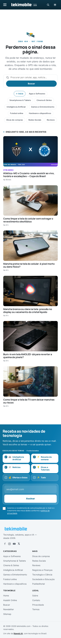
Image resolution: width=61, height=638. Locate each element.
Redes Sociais (34, 120)
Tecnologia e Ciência (42, 574)
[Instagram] (9, 543)
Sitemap (7, 614)
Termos (35, 609)
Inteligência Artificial (16, 107)
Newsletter (8, 609)
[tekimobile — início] (24, 5)
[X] (18, 543)
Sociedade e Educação (43, 579)
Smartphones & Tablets (20, 100)
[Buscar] (48, 4)
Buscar (31, 83)
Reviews (51, 120)
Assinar (30, 498)
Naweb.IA (18, 633)
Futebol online (16, 113)
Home (6, 595)
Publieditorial (38, 584)
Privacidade (38, 605)
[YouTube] (14, 543)
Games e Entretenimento (42, 107)
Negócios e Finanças (42, 570)
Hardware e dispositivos (40, 113)
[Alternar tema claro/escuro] (55, 4)
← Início (19, 93)
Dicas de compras (14, 120)
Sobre (35, 595)
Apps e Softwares (37, 93)
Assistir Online (10, 600)
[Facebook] (4, 543)
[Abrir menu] (5, 4)
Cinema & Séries (44, 100)
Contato (36, 600)
